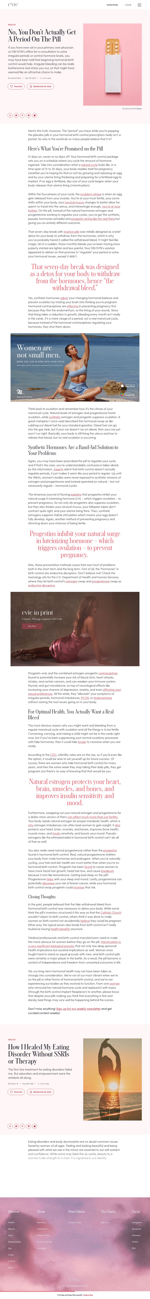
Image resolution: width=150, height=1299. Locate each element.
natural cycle (89, 164)
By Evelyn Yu (13, 1083)
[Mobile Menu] (139, 4)
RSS (134, 1248)
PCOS (85, 698)
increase (78, 887)
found (88, 866)
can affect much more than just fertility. (93, 817)
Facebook (136, 1228)
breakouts (107, 871)
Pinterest (136, 1235)
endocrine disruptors (41, 585)
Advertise (41, 1222)
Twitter (135, 1241)
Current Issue (75, 1222)
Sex (10, 1248)
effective (73, 306)
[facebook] (10, 115)
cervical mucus (74, 202)
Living (11, 1254)
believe (85, 920)
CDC (53, 754)
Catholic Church (110, 912)
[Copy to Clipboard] (34, 115)
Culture (11, 1261)
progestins (110, 850)
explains (76, 494)
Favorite (18, 86)
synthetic (54, 417)
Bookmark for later (43, 86)
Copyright (41, 1248)
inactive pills (71, 231)
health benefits (60, 929)
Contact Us (42, 1228)
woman (115, 983)
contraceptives (108, 673)
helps (50, 879)
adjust (64, 298)
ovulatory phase (90, 194)
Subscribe (88, 1294)
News (10, 1267)
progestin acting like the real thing (93, 218)
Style (10, 1235)
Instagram (137, 1222)
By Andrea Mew (14, 78)
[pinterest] (22, 115)
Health (11, 1222)
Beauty (11, 1228)
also (117, 825)
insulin (56, 833)
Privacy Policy (43, 1235)
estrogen (71, 581)
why (31, 825)
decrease (48, 883)
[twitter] (16, 115)
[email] (28, 115)
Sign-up (105, 1222)
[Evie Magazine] (13, 4)
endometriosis (103, 698)
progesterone (101, 581)
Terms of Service (44, 1241)
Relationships (14, 1241)
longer (82, 742)
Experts (58, 469)
